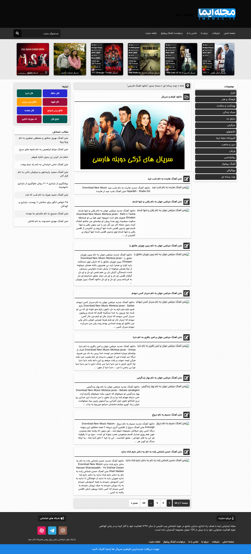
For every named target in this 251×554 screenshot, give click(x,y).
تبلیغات (216, 33)
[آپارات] (41, 530)
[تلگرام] (52, 530)
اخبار (232, 93)
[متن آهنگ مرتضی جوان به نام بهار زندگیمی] (164, 386)
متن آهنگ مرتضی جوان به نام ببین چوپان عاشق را (155, 246)
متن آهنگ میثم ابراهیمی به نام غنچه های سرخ (43, 149)
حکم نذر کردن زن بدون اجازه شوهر (49, 157)
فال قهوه (55, 102)
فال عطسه (29, 110)
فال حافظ (55, 93)
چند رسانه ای (170, 86)
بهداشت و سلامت (226, 106)
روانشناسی (229, 157)
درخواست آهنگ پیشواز (172, 33)
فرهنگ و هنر (228, 99)
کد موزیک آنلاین (29, 119)
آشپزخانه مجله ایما (225, 138)
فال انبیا (29, 93)
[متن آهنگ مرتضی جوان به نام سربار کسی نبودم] (162, 302)
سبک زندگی (229, 112)
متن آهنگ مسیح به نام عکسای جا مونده (47, 213)
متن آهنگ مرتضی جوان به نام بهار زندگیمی (159, 378)
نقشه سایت (151, 33)
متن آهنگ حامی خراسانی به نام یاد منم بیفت (44, 164)
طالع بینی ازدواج (55, 110)
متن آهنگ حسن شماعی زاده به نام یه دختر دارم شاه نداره (151, 452)
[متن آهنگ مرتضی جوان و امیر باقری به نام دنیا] (163, 346)
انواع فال (55, 119)
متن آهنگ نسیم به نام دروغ (167, 415)
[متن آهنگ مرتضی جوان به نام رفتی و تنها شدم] (162, 210)
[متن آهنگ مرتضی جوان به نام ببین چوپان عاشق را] (161, 254)
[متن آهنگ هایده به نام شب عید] (170, 187)
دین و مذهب (228, 144)
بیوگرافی (231, 170)
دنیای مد (230, 119)
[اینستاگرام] (63, 530)
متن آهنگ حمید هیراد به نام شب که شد (46, 195)
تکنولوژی (230, 131)
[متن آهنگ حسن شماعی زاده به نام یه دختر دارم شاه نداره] (157, 460)
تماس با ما (192, 33)
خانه (182, 86)
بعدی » (134, 503)
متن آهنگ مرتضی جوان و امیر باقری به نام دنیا (157, 337)
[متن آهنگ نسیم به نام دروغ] (172, 423)
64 (144, 503)
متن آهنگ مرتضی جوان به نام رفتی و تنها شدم (157, 202)
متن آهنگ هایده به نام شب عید (165, 179)
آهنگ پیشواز (228, 164)
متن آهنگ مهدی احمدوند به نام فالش (48, 221)
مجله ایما (184, 14)
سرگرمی (231, 125)
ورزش (232, 151)
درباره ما (204, 33)
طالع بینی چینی (29, 102)
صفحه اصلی (229, 33)
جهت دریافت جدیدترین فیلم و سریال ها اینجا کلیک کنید (125, 549)
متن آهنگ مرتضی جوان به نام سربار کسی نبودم (157, 293)
